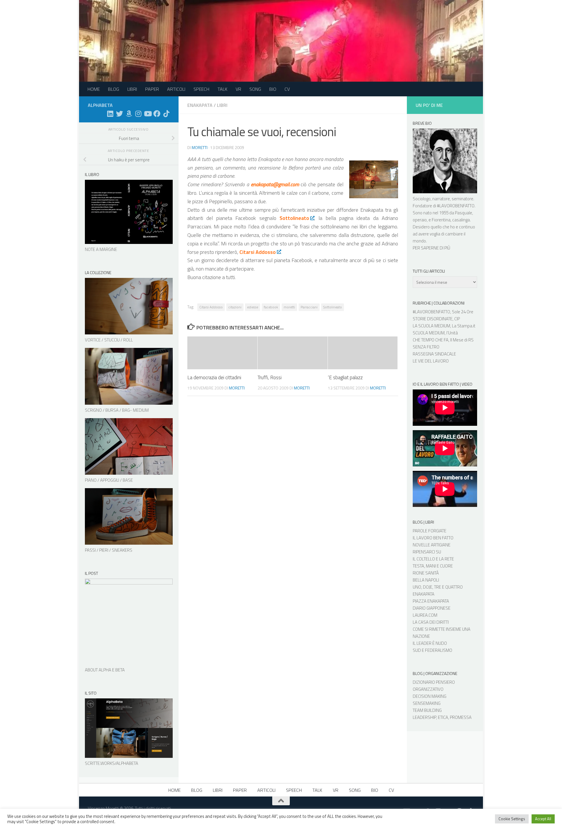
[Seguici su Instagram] (138, 113)
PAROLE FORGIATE (429, 530)
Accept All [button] (543, 819)
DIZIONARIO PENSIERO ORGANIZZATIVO (434, 686)
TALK (222, 89)
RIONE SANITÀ (426, 573)
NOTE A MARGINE (101, 249)
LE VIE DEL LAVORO (431, 361)
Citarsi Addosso (211, 307)
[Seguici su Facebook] (156, 113)
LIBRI (132, 89)
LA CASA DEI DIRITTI (431, 622)
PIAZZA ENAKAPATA (431, 601)
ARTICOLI (176, 89)
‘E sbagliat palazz (345, 377)
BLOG (113, 89)
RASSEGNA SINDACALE (434, 354)
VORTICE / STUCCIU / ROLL (109, 339)
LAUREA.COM (425, 615)
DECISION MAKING (429, 696)
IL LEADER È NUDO (430, 643)
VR (238, 89)
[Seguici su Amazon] (128, 113)
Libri (222, 105)
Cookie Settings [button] (511, 819)
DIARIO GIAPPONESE (431, 608)
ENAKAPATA (423, 594)
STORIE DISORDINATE (433, 318)
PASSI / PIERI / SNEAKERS (108, 550)
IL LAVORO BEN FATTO (433, 537)
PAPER (152, 89)
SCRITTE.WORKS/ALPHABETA (111, 763)
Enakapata (200, 105)
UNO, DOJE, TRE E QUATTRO (438, 587)
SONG (255, 89)
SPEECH (201, 89)
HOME (94, 89)
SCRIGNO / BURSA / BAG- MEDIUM (117, 410)
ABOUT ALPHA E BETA (105, 669)
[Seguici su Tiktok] (166, 113)
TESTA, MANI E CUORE (433, 566)
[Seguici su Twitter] (119, 113)
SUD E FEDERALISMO (432, 650)
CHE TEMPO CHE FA (430, 339)
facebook (271, 307)
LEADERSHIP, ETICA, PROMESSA (442, 717)
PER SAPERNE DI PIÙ (431, 248)
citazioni (234, 307)
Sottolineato (332, 307)
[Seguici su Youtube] (147, 113)
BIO (272, 89)
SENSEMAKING (427, 703)
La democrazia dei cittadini (214, 377)
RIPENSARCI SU (427, 551)
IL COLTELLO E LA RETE (433, 558)
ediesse (252, 307)
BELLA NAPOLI (426, 580)
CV (287, 89)
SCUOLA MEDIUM (429, 332)
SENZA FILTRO (426, 346)
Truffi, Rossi (270, 377)
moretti (200, 147)
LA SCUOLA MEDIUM (431, 325)
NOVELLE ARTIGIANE (431, 544)
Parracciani (309, 307)
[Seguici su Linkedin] (110, 113)
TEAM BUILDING (427, 710)
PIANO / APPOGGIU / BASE (109, 480)
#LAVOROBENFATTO (455, 205)
